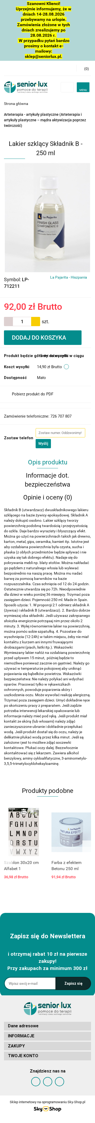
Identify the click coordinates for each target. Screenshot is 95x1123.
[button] (83, 68)
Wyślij (43, 443)
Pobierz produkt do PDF (32, 394)
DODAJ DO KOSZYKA (40, 337)
